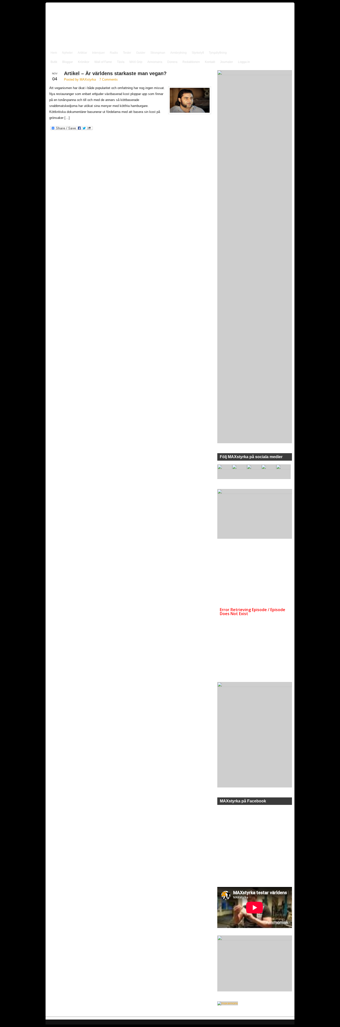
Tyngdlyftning (218, 52)
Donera (172, 62)
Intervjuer (98, 52)
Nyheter (67, 52)
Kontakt (210, 62)
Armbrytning (178, 52)
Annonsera (154, 62)
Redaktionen (191, 62)
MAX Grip (135, 62)
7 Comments (108, 79)
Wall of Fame (103, 62)
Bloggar (67, 62)
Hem (54, 52)
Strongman (157, 52)
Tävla (120, 62)
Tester (127, 52)
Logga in (244, 62)
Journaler (226, 62)
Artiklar (82, 52)
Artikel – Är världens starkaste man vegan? (115, 73)
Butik (54, 62)
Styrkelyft (198, 52)
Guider (140, 52)
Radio (114, 52)
